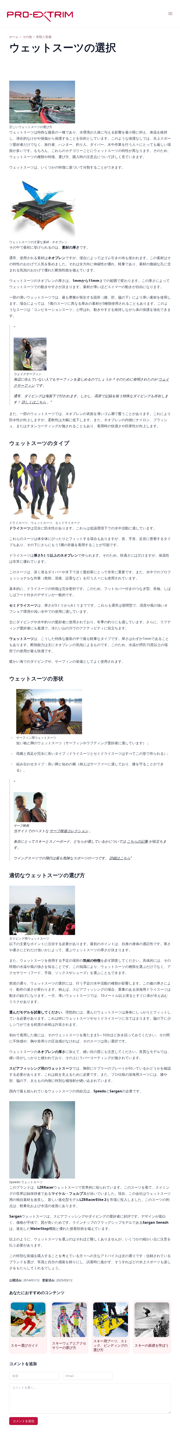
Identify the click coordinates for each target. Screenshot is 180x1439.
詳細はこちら (119, 858)
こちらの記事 (137, 841)
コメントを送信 (23, 1421)
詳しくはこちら (34, 402)
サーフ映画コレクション (69, 830)
